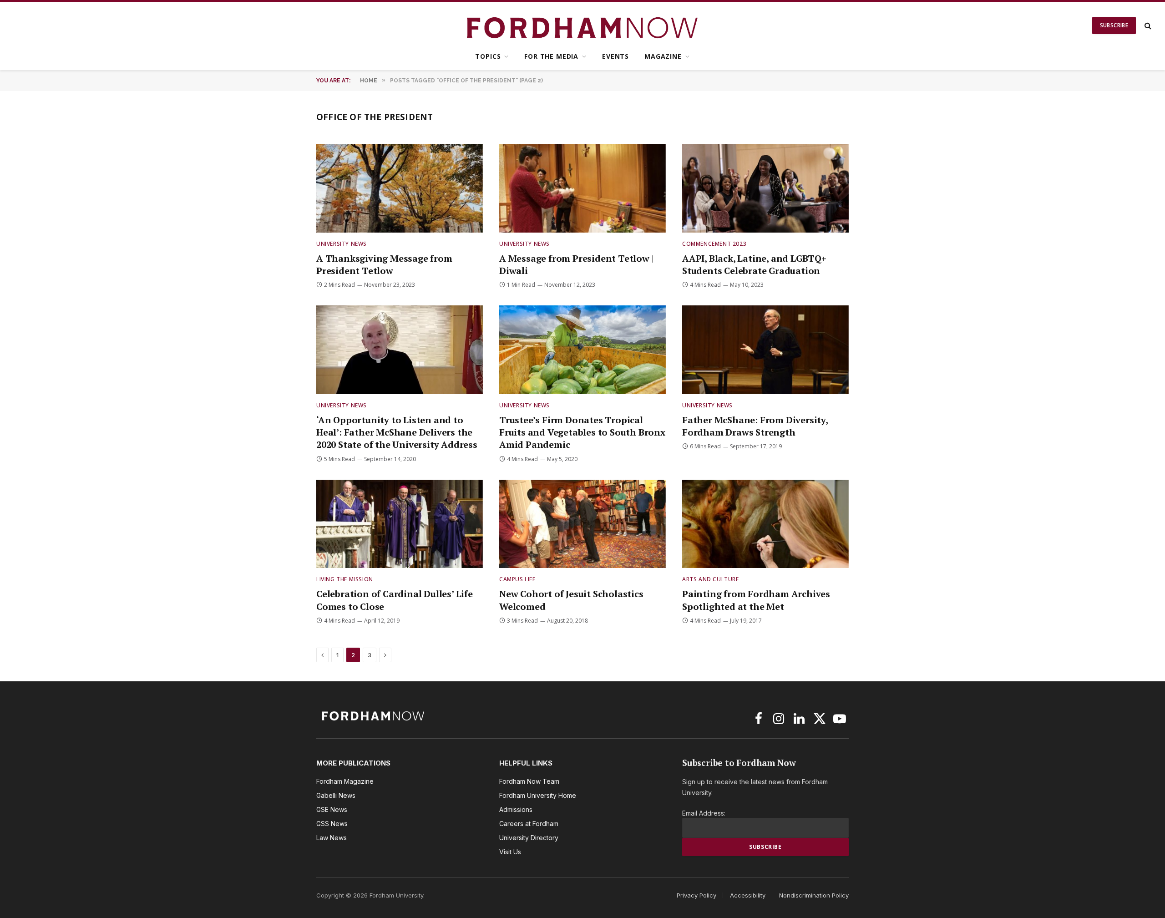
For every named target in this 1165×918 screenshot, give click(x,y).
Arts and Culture (710, 579)
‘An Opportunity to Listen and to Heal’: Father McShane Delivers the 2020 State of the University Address (396, 432)
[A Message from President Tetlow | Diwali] (582, 188)
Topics (488, 56)
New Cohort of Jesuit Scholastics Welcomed (571, 600)
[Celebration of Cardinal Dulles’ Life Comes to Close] (399, 524)
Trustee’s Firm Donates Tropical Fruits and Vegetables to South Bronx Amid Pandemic (582, 432)
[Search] (1147, 25)
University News (341, 244)
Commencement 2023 (714, 244)
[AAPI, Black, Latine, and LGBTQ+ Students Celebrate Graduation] (765, 188)
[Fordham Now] (582, 25)
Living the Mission (344, 579)
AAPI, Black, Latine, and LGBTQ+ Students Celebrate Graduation (754, 264)
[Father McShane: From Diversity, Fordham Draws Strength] (765, 349)
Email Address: (703, 813)
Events (615, 56)
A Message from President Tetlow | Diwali (576, 264)
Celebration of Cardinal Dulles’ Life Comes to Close (394, 600)
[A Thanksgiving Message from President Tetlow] (399, 188)
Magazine (663, 56)
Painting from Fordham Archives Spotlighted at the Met (756, 600)
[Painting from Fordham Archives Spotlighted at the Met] (765, 524)
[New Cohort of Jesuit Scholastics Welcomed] (582, 524)
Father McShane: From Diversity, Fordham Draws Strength (755, 426)
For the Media (551, 56)
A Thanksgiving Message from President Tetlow (384, 264)
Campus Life (517, 579)
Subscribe (1114, 25)
